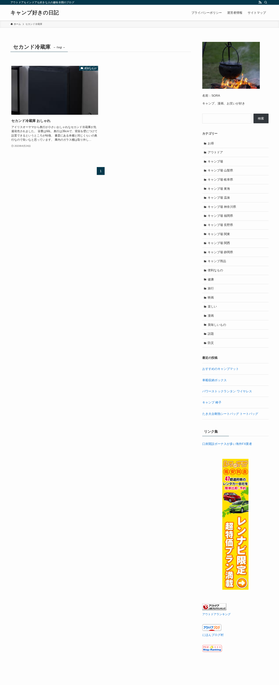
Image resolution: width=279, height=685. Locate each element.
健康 (211, 279)
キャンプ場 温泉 (219, 197)
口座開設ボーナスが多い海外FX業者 (227, 444)
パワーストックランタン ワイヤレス (227, 391)
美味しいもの (217, 324)
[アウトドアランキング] (214, 609)
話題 (211, 333)
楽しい (212, 306)
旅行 (211, 288)
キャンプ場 (215, 161)
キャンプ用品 (217, 261)
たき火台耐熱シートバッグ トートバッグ (230, 413)
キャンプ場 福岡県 (220, 215)
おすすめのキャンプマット (220, 369)
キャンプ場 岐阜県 (220, 179)
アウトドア (215, 152)
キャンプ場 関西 (219, 243)
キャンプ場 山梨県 (220, 170)
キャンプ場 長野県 (220, 225)
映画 (211, 297)
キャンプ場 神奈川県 (222, 206)
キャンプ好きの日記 (34, 12)
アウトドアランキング (216, 614)
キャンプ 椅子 (211, 402)
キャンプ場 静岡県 (220, 252)
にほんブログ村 (213, 635)
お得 (211, 143)
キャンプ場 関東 (219, 234)
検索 (261, 118)
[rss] (260, 2)
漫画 (211, 315)
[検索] (266, 2)
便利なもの (215, 270)
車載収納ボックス (214, 380)
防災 (211, 343)
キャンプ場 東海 (219, 188)
